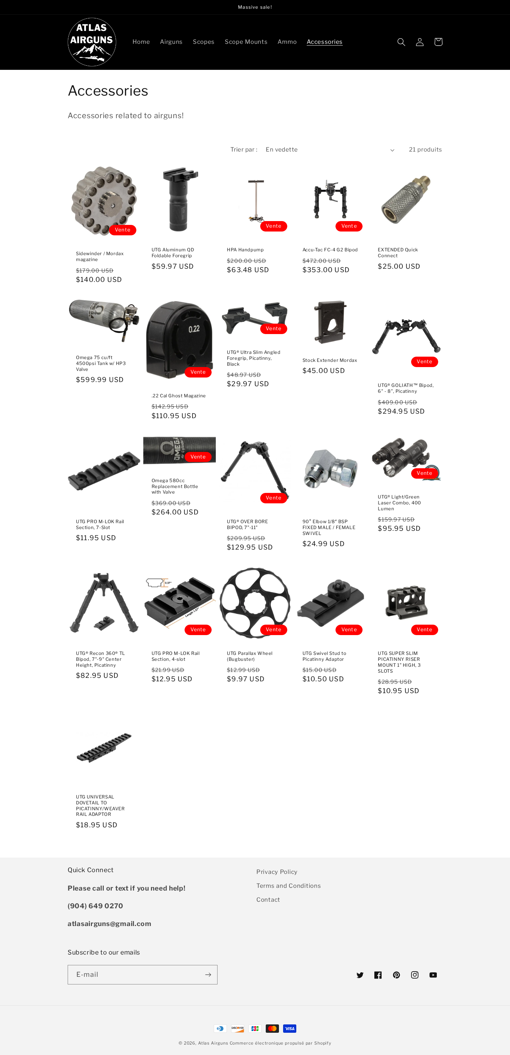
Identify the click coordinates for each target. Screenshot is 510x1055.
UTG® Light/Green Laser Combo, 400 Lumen (399, 502)
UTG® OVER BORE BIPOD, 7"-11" (247, 524)
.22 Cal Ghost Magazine (179, 395)
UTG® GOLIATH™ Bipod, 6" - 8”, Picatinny (406, 388)
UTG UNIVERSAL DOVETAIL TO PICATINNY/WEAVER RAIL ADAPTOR (100, 805)
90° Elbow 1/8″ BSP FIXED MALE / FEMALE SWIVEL (329, 527)
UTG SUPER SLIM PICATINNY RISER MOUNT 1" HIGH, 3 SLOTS (399, 662)
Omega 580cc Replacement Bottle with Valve (175, 486)
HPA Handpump (245, 249)
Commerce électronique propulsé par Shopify (280, 1043)
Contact (268, 899)
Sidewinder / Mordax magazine (100, 256)
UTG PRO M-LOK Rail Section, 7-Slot (100, 524)
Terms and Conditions (288, 885)
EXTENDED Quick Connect (398, 252)
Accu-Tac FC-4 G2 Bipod (330, 249)
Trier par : (243, 149)
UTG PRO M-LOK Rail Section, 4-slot (176, 656)
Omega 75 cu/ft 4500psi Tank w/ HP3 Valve (101, 363)
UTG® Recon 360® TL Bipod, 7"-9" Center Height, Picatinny (100, 659)
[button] (401, 42)
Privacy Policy (277, 871)
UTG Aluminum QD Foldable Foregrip (173, 252)
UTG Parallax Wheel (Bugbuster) (250, 656)
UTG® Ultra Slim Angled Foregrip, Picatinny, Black (253, 358)
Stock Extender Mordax (330, 360)
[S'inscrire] (208, 974)
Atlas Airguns (214, 1043)
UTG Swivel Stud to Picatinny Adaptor (325, 656)
